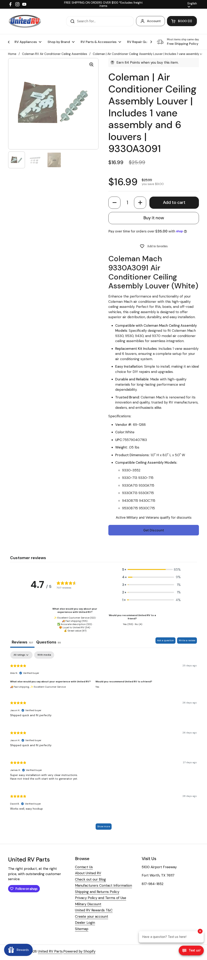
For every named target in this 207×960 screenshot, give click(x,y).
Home (12, 54)
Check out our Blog (90, 879)
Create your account (91, 916)
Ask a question (165, 640)
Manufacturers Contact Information (103, 885)
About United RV (88, 873)
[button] (114, 203)
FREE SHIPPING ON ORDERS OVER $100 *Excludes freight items (103, 4)
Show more (103, 826)
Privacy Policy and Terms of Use (100, 898)
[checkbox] (44, 655)
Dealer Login (85, 922)
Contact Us (84, 867)
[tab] (48, 642)
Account (154, 21)
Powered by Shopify (79, 951)
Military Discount (88, 904)
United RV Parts (50, 951)
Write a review (187, 640)
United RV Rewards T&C (94, 910)
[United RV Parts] (25, 21)
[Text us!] (191, 951)
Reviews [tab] (22, 642)
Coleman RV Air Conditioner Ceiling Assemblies (54, 54)
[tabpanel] (103, 742)
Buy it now (153, 218)
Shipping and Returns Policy (97, 891)
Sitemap (81, 929)
